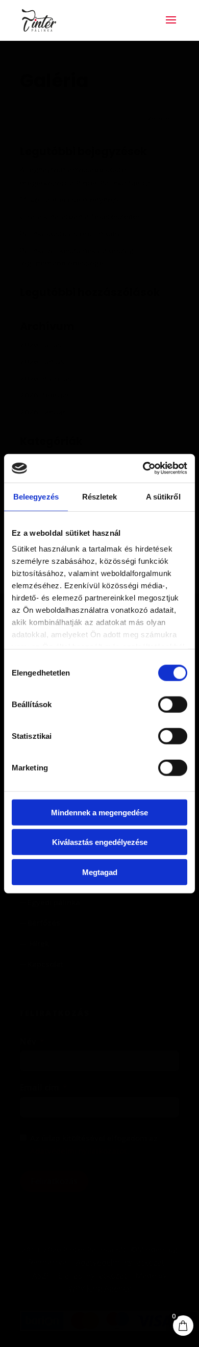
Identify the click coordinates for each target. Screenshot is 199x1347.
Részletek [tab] (99, 496)
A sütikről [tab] (163, 496)
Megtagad (99, 871)
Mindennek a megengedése (99, 812)
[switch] (172, 704)
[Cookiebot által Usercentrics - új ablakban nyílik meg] (143, 468)
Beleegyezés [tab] (36, 496)
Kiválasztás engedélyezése (99, 842)
